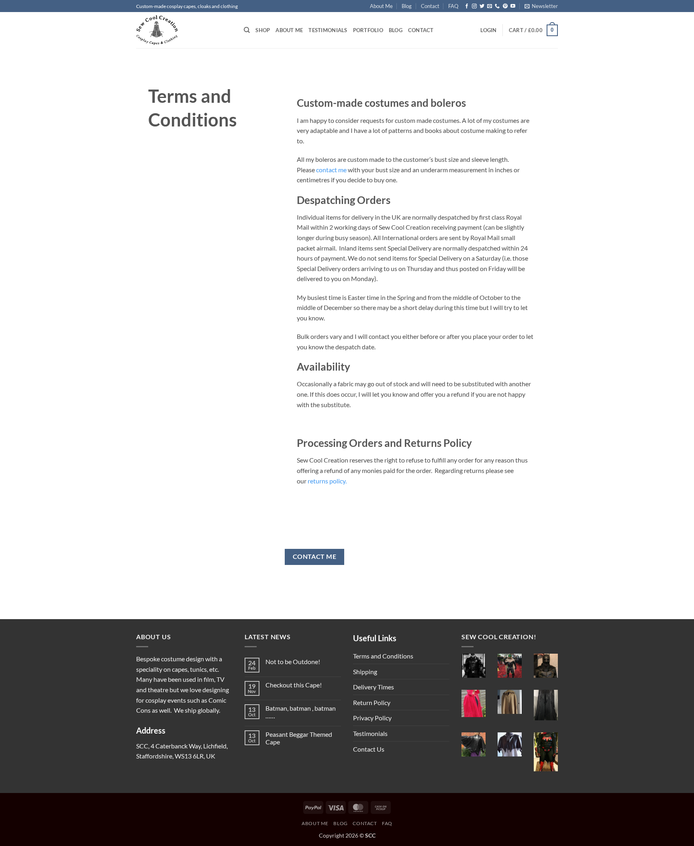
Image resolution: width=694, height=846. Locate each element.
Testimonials (327, 30)
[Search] (247, 30)
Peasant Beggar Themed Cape (298, 738)
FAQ (453, 6)
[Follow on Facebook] (466, 6)
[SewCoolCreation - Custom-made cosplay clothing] (184, 30)
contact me (331, 169)
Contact (430, 6)
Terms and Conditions (383, 656)
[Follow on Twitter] (482, 6)
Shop (262, 30)
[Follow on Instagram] (474, 6)
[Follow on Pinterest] (505, 6)
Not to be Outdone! (292, 661)
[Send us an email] (489, 6)
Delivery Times (373, 687)
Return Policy (371, 702)
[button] (541, 6)
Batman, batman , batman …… (300, 712)
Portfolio (368, 30)
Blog (407, 6)
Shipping (365, 671)
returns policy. (327, 481)
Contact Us (368, 749)
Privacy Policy (372, 718)
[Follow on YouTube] (512, 6)
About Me (381, 6)
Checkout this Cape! (293, 685)
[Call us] (497, 6)
